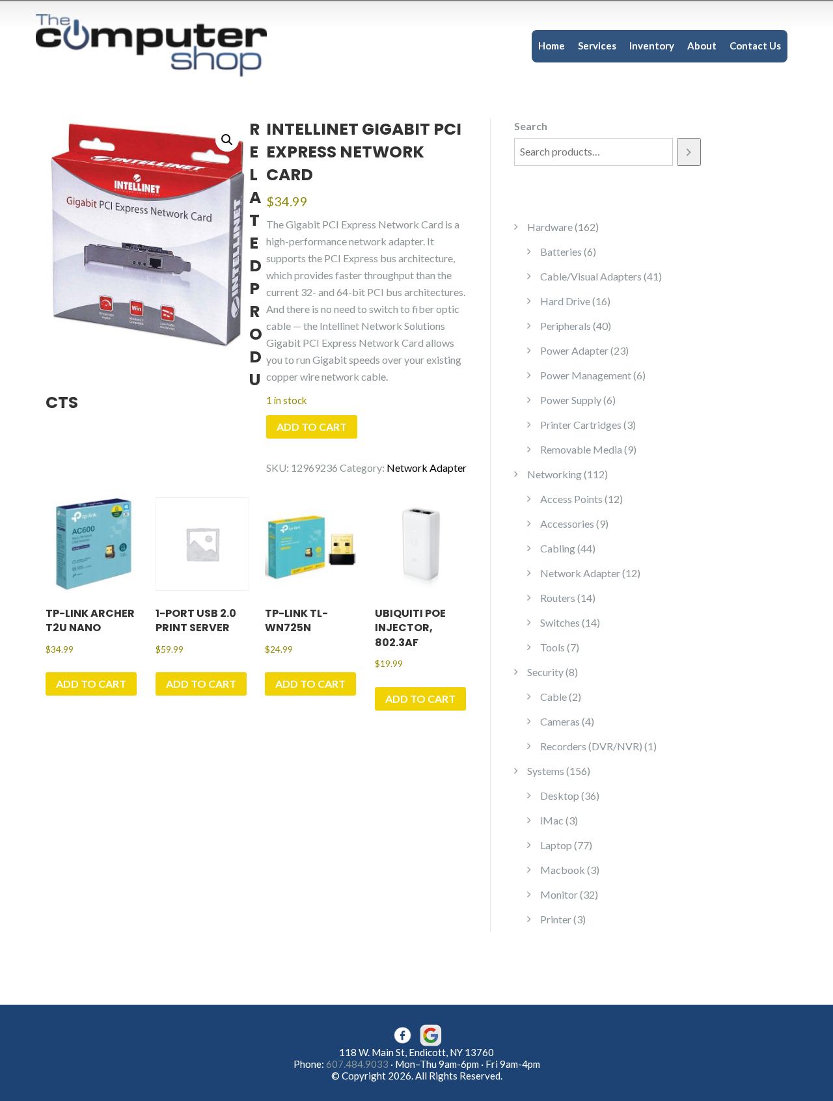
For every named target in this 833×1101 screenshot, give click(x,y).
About (702, 45)
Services (597, 45)
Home (551, 45)
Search (530, 126)
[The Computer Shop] (163, 44)
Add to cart (312, 426)
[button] (227, 140)
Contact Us (755, 45)
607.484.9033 (357, 1064)
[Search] (689, 152)
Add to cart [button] (91, 683)
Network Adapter (427, 467)
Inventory (651, 45)
